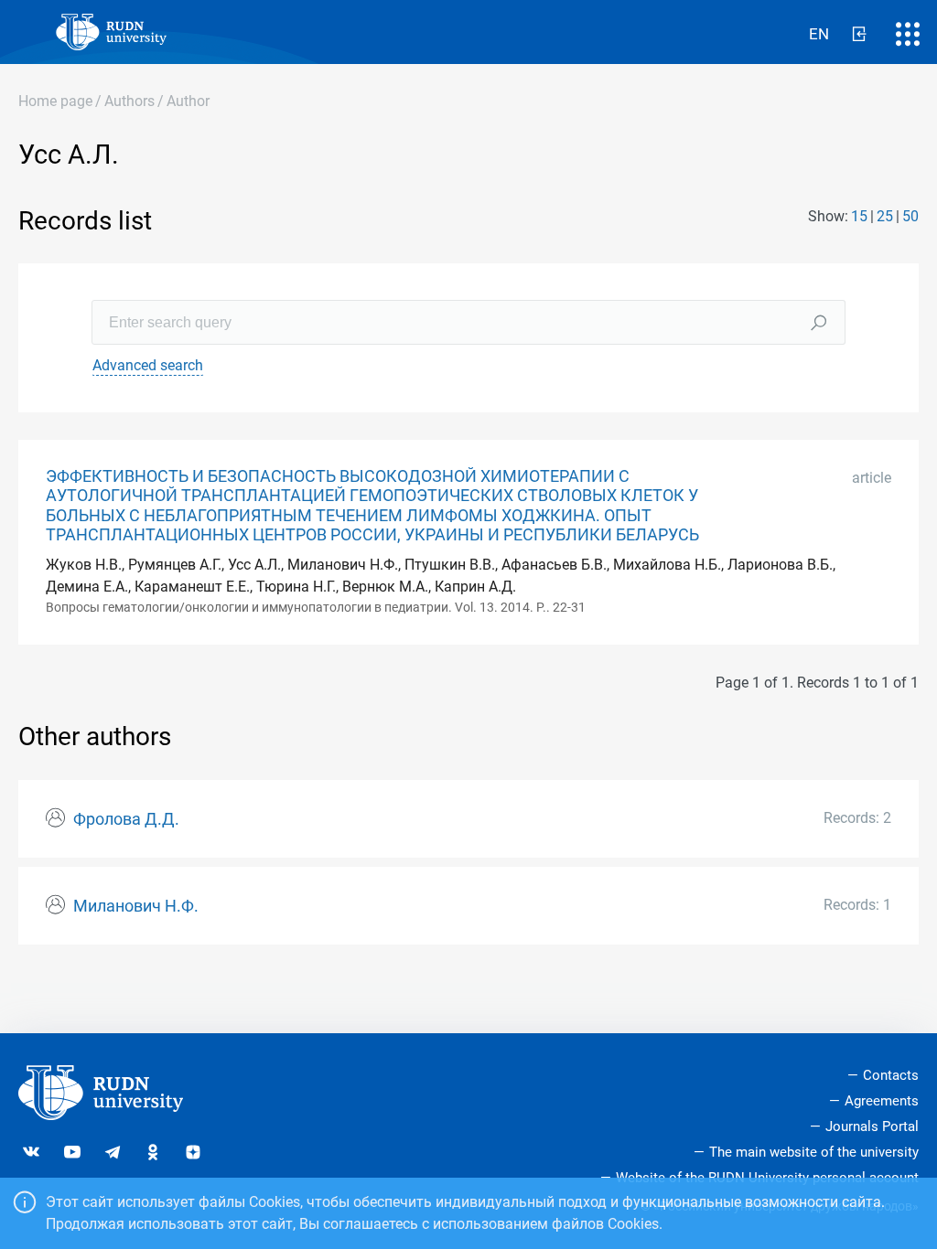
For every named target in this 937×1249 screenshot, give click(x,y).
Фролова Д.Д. (126, 819)
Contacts (891, 1075)
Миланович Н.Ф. (136, 906)
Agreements (882, 1101)
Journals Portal (872, 1126)
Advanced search (147, 365)
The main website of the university (814, 1152)
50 (910, 216)
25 (885, 216)
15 (859, 216)
